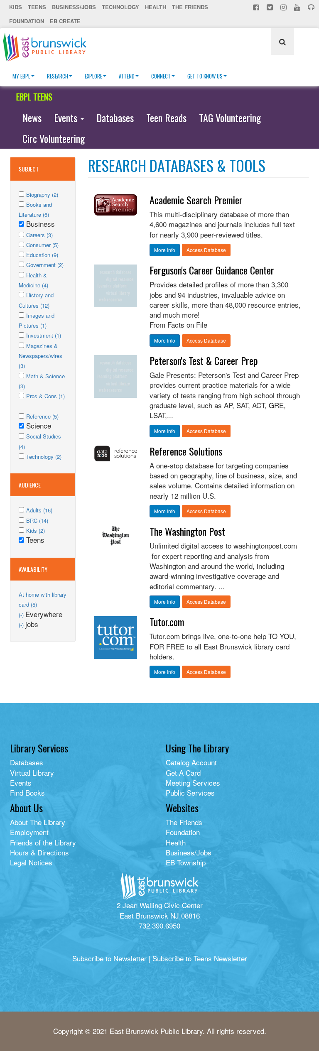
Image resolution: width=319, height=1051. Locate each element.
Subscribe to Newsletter (109, 958)
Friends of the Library (43, 842)
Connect (161, 76)
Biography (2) (42, 194)
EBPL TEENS (34, 97)
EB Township (186, 862)
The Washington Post (187, 531)
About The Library (37, 822)
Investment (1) (43, 335)
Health (155, 7)
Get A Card (183, 772)
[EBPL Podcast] (312, 7)
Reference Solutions (186, 450)
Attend (127, 76)
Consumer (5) (42, 245)
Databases (115, 117)
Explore (93, 76)
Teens (37, 7)
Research (57, 76)
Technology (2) (43, 457)
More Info (164, 249)
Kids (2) (35, 530)
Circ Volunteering (53, 138)
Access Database (206, 249)
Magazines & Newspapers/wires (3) (40, 356)
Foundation (26, 21)
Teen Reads (166, 117)
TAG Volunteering (230, 117)
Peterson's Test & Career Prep (204, 360)
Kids (15, 7)
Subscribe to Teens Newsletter (199, 958)
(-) (22, 615)
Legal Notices (31, 862)
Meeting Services (193, 782)
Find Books (27, 792)
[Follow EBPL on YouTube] (298, 7)
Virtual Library (32, 772)
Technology (120, 7)
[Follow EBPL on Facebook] (257, 7)
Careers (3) (39, 235)
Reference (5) (42, 416)
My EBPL (21, 76)
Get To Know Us (205, 76)
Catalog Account (191, 762)
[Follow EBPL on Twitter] (270, 7)
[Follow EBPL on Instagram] (284, 7)
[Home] (48, 47)
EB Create (65, 21)
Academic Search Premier (196, 199)
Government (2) (45, 265)
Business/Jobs (74, 7)
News (32, 117)
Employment (29, 832)
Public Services (190, 792)
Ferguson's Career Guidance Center (212, 269)
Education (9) (42, 255)
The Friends (190, 7)
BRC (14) (37, 520)
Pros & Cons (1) (45, 396)
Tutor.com (167, 621)
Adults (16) (39, 510)
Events (67, 117)
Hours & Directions (39, 852)
